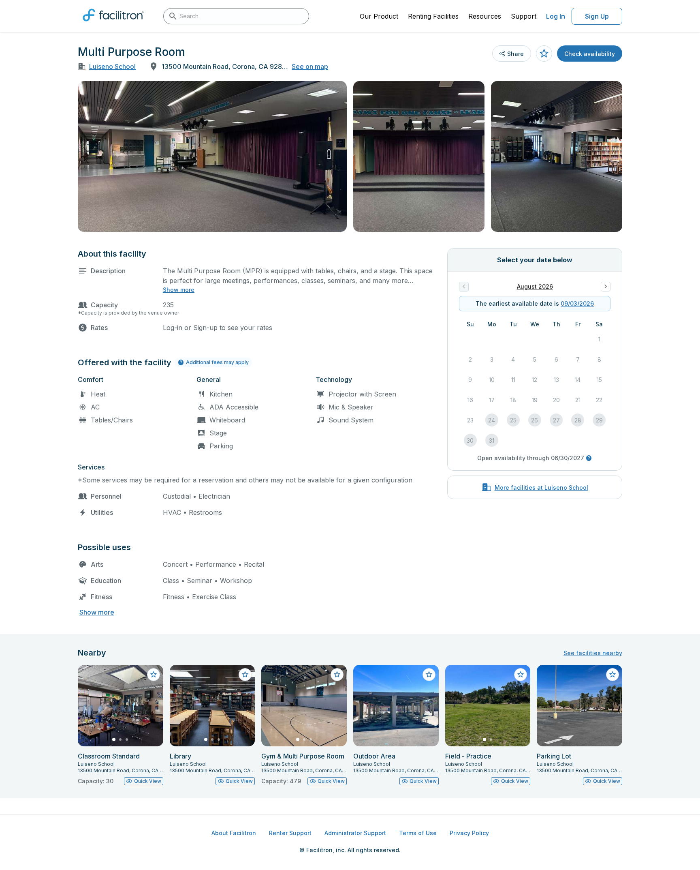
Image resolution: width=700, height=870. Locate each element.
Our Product (379, 16)
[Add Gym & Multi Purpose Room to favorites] (337, 674)
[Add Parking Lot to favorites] (612, 674)
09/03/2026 (577, 303)
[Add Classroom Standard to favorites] (153, 674)
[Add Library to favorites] (245, 674)
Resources (484, 16)
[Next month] (605, 286)
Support (523, 16)
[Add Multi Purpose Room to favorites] (544, 53)
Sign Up (597, 16)
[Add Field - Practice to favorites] (520, 674)
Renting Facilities (433, 16)
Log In (555, 16)
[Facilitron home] (113, 24)
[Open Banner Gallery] (212, 156)
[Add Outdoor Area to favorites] (429, 674)
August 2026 (535, 286)
